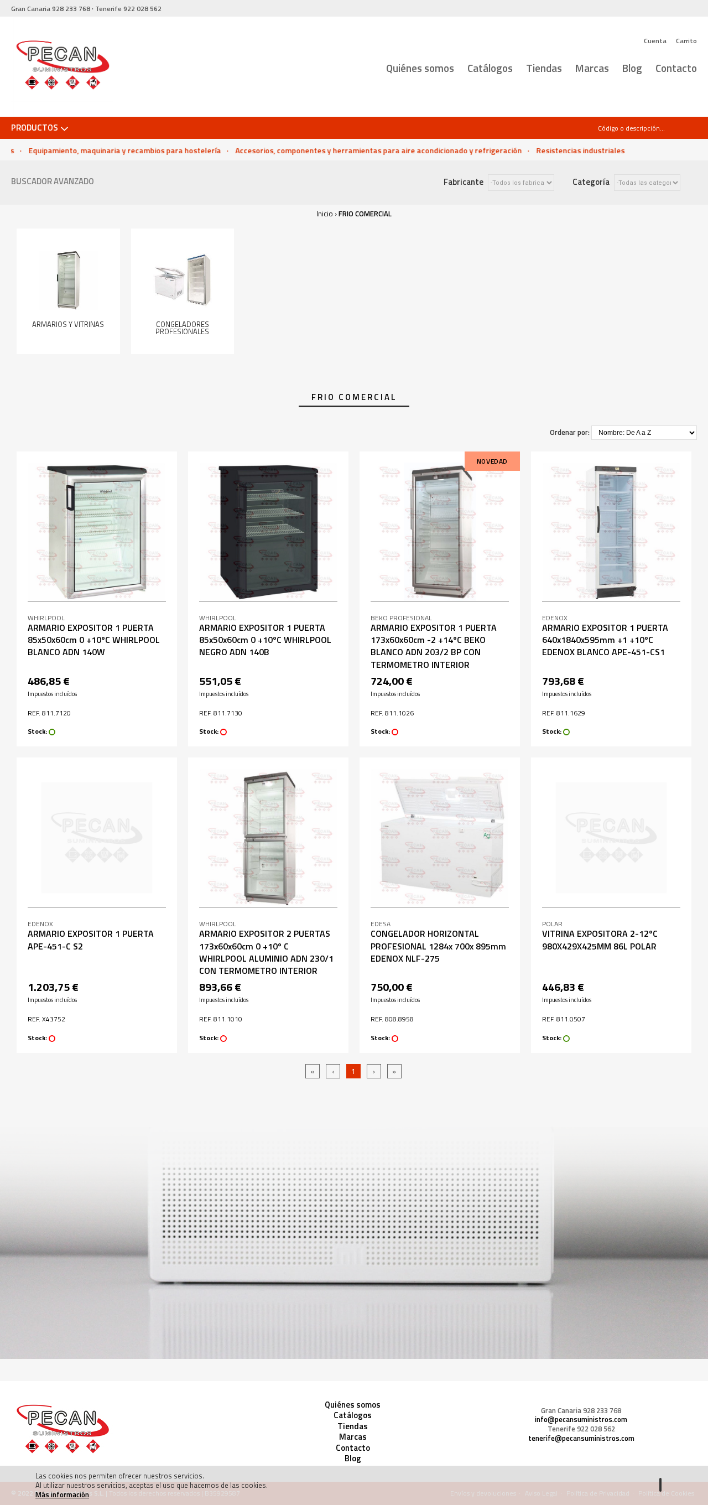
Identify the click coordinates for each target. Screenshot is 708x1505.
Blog (632, 68)
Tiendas (544, 68)
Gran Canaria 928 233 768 (581, 1410)
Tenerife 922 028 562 (581, 1429)
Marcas (592, 68)
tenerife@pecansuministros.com (581, 1438)
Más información (62, 1494)
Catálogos (490, 68)
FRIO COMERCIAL (365, 213)
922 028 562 (128, 8)
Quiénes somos (420, 68)
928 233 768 (50, 8)
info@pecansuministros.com (581, 1419)
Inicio (324, 213)
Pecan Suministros (62, 67)
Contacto (676, 68)
